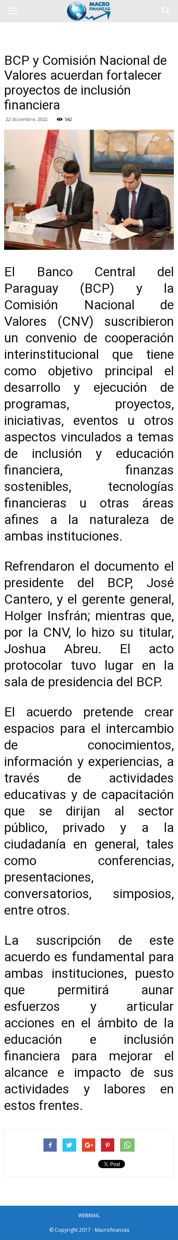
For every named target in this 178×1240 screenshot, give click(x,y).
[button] (166, 11)
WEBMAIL (89, 1215)
